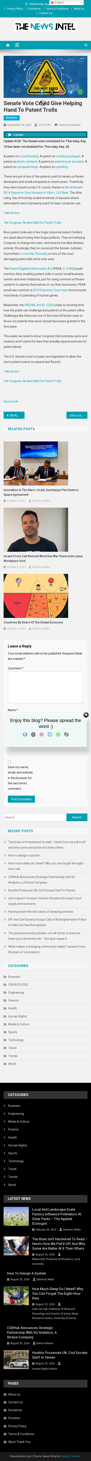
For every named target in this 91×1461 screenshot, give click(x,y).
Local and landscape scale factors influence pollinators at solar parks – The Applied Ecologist (56, 1216)
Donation (14, 1418)
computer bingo (27, 167)
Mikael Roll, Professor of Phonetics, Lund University (56, 1261)
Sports (12, 1032)
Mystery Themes (70, 1456)
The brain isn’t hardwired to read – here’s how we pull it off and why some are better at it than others (47, 844)
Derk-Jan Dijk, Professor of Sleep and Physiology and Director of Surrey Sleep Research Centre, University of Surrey (55, 1314)
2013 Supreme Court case (50, 290)
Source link (11, 401)
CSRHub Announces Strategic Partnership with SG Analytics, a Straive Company (41, 879)
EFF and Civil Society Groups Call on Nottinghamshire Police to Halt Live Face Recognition (47, 922)
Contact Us (45, 13)
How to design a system (24, 855)
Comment (15, 668)
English (59, 2)
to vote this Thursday (33, 253)
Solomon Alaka (41, 500)
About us (79, 8)
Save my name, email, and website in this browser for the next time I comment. (20, 777)
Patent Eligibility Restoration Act (31, 268)
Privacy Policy (15, 8)
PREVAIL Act (33, 305)
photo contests (27, 161)
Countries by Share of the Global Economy (33, 622)
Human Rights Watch (44, 1368)
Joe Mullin (44, 124)
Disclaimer (34, 8)
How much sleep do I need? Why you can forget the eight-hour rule (46, 866)
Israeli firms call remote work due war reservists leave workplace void (43, 558)
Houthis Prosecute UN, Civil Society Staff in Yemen (42, 890)
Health (12, 1008)
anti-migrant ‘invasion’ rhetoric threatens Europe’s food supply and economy (44, 901)
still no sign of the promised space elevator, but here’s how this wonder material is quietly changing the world (78, 415)
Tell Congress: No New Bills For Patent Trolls (32, 222)
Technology (16, 1040)
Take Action (11, 213)
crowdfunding (29, 156)
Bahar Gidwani (44, 1343)
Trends (13, 1056)
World (12, 1064)
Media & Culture (18, 1024)
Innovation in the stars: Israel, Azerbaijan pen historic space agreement (41, 492)
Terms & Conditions (57, 8)
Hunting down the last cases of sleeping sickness (40, 911)
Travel (12, 1048)
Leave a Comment (69, 124)
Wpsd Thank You (19, 1442)
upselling (62, 167)
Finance (13, 1000)
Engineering (16, 992)
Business (11, 117)
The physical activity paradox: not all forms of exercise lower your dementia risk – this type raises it (44, 935)
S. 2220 (48, 305)
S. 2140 (68, 268)
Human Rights (17, 1016)
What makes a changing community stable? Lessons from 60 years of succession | (46, 949)
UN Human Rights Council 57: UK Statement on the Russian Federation (17, 415)
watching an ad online (69, 161)
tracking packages (68, 156)
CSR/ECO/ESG (18, 984)
